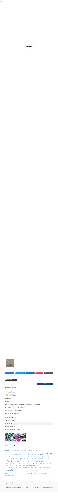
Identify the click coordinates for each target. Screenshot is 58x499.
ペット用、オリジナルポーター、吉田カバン (34, 463)
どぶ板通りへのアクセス (10, 426)
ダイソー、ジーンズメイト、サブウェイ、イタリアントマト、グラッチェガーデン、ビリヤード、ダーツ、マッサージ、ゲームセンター (28, 458)
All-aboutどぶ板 (8, 423)
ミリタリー (50, 463)
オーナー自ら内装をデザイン (10, 454)
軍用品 (6, 475)
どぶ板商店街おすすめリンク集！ (12, 429)
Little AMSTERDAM (8, 450)
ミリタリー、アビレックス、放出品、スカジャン (13, 465)
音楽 (13, 475)
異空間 (15, 470)
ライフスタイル (35, 465)
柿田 (5, 470)
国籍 (24, 467)
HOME (8, 483)
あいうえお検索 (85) (11, 395)
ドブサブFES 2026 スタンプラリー (13, 413)
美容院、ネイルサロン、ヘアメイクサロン (35, 473)
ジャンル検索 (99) (11, 394)
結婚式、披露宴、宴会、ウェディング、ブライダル (16, 473)
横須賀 (10, 470)
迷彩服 (9, 475)
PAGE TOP (55, 482)
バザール (13, 461)
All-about (27, 483)
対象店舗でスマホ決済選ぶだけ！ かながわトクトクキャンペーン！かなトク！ (22, 404)
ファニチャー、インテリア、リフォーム (12, 463)
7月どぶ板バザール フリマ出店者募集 (13, 410)
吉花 (21, 467)
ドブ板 (7, 461)
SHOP (14, 483)
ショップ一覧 (46, 454)
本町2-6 (49, 467)
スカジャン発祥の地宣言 (10, 420)
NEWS (20, 483)
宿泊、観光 (30, 467)
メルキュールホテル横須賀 (27, 465)
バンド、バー (19, 461)
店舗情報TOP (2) (11, 392)
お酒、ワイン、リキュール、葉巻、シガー (19, 450)
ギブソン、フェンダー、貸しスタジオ (32, 454)
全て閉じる (11, 391)
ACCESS (35, 483)
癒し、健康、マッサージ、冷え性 (22, 470)
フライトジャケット (22, 463)
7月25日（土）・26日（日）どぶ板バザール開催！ (16, 407)
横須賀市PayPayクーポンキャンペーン (13, 401)
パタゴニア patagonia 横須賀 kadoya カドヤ (37, 461)
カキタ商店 (17, 454)
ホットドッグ (45, 463)
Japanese (9, 379)
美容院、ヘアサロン (47, 473)
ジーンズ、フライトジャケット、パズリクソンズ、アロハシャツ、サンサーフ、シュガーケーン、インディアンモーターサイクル (27, 456)
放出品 (46, 467)
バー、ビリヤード (26, 461)
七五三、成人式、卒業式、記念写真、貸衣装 (12, 467)
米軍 (37, 470)
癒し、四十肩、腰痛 (32, 470)
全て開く (7, 391)
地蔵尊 (26, 467)
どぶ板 (29, 450)
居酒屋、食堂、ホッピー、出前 (39, 467)
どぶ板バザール (38, 450)
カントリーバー (22, 454)
